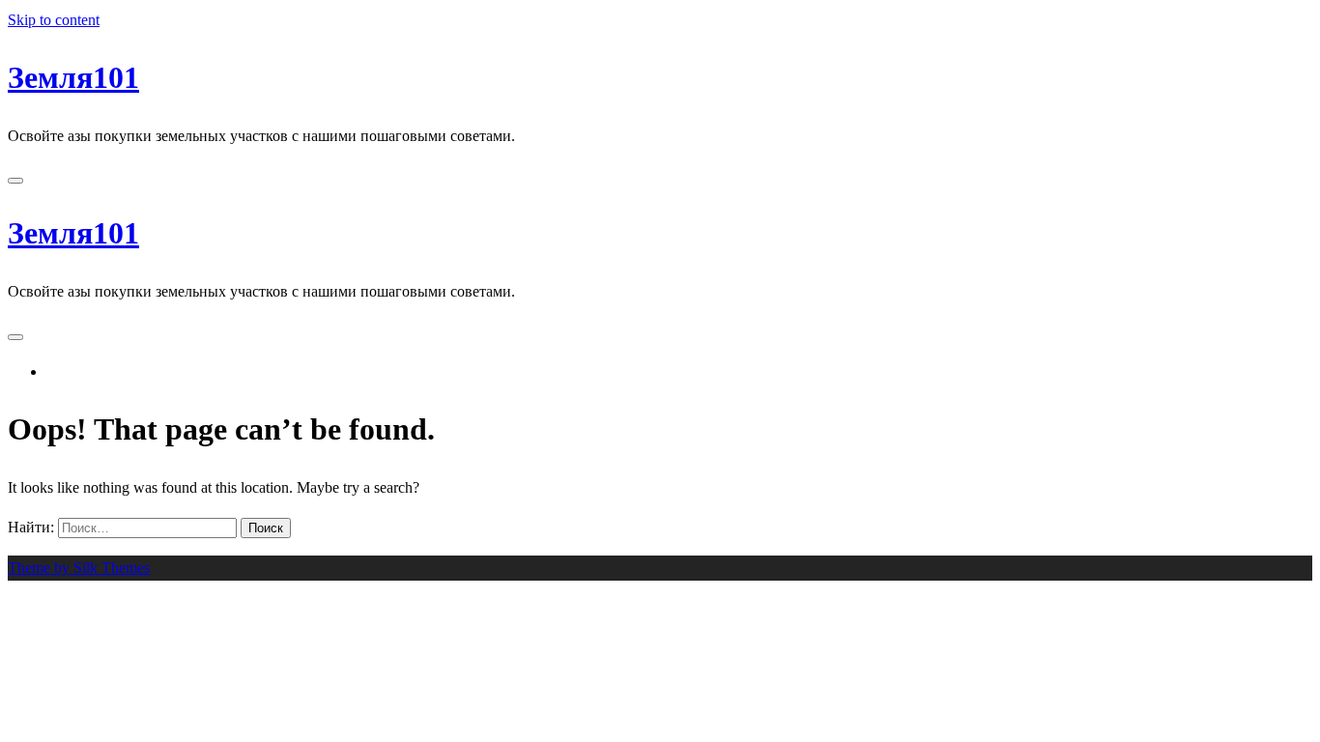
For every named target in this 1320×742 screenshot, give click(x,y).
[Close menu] (15, 181)
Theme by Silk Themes (79, 567)
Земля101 (73, 77)
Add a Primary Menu (120, 372)
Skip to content (54, 20)
